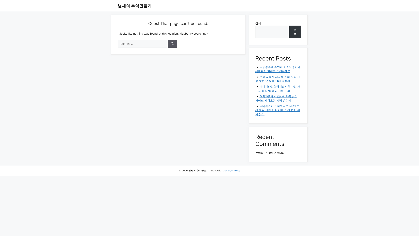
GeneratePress (231, 170)
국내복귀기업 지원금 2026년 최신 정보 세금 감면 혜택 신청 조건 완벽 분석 (277, 110)
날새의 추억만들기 (135, 5)
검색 (258, 23)
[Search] (172, 44)
